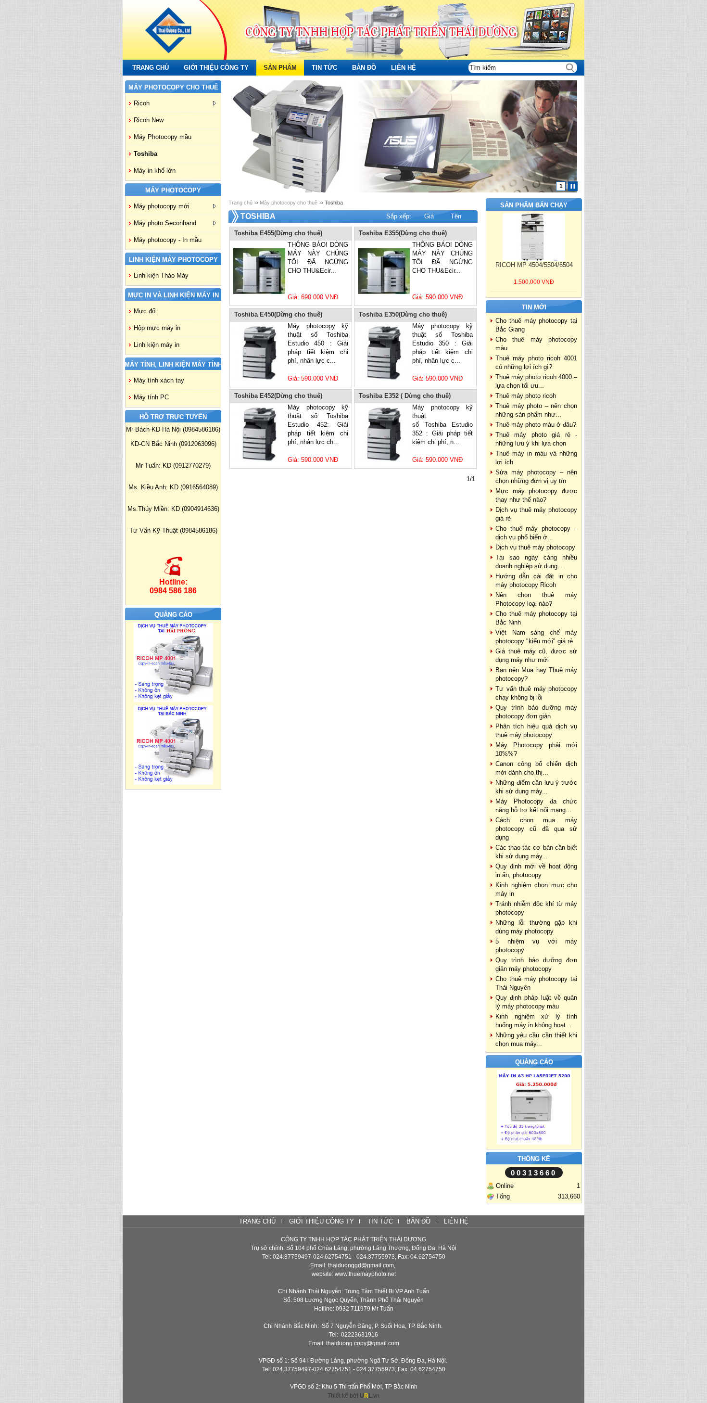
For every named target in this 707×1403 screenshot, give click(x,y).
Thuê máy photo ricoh (525, 395)
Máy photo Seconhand (165, 223)
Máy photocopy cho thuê (288, 202)
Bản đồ (418, 1221)
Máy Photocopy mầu (162, 136)
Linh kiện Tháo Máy (161, 275)
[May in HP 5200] (534, 1142)
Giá (429, 216)
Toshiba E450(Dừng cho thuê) (278, 314)
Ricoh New (149, 120)
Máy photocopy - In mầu (168, 239)
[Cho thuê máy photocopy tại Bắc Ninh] (173, 782)
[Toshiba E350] (384, 353)
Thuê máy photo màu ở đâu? (535, 424)
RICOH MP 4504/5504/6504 (534, 264)
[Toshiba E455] (259, 271)
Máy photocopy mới (161, 206)
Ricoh (142, 103)
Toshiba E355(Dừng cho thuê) (403, 233)
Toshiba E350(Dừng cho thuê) (403, 314)
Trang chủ (240, 202)
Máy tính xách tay (159, 380)
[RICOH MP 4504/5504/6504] (533, 237)
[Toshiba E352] (384, 434)
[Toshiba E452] (259, 434)
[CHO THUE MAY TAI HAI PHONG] (173, 699)
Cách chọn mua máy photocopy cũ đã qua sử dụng (536, 828)
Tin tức (380, 1221)
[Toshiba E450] (259, 353)
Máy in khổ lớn (155, 170)
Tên (456, 216)
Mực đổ (144, 311)
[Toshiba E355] (384, 271)
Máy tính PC (151, 397)
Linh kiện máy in (156, 344)
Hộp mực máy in (157, 328)
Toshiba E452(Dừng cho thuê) (278, 395)
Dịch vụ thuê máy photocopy (535, 547)
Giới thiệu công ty (321, 1221)
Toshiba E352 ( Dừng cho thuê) (405, 395)
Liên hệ (456, 1221)
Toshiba (145, 153)
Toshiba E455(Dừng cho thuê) (278, 233)
